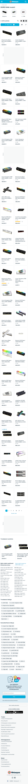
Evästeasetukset (5, 766)
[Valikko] (2, 2)
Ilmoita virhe (14, 513)
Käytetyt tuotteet (5, 752)
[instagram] (12, 778)
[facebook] (15, 778)
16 (16, 510)
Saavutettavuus (5, 736)
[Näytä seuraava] (21, 511)
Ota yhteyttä (4, 720)
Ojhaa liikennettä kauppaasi (8, 727)
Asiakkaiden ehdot (6, 731)
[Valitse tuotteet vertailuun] (21, 24)
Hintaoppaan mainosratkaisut (8, 723)
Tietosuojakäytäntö (6, 764)
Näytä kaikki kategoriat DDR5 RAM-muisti (20, 564)
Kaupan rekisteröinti (6, 725)
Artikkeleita (4, 748)
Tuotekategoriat (5, 750)
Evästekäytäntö (5, 762)
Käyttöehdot (4, 759)
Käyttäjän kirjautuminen (7, 729)
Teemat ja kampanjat (6, 741)
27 (19, 510)
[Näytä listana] (23, 21)
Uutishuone (4, 743)
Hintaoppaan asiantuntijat (7, 754)
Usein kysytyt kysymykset (7, 733)
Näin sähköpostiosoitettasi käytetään (10, 700)
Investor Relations (5, 745)
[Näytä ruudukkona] (21, 21)
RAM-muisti (4, 4)
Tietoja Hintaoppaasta (6, 718)
